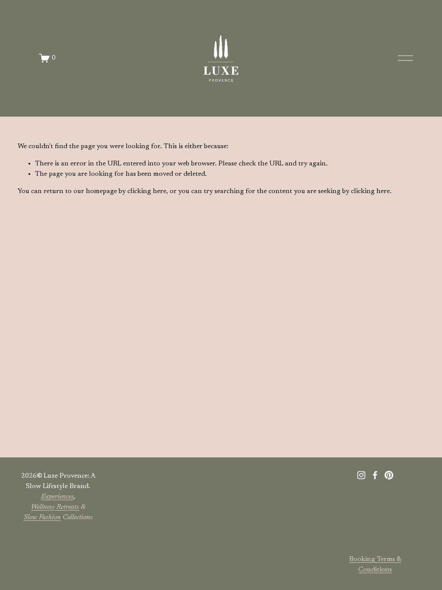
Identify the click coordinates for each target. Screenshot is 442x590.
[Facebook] (375, 475)
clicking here (146, 191)
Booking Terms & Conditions (375, 564)
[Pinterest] (389, 475)
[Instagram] (361, 475)
